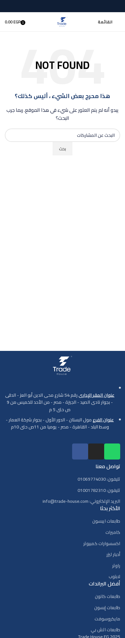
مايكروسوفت (107, 619)
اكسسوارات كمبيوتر (101, 544)
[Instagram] (96, 451)
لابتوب (114, 577)
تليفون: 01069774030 (99, 479)
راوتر (116, 566)
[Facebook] (80, 451)
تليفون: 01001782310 (99, 490)
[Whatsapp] (112, 451)
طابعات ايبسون (106, 521)
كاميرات (112, 532)
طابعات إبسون (107, 608)
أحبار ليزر (113, 554)
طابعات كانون (107, 596)
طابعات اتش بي (105, 630)
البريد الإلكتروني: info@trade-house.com (81, 501)
